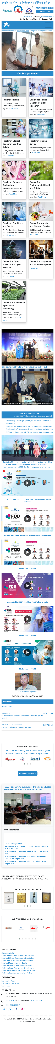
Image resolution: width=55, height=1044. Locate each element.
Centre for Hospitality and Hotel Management (18, 986)
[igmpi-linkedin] (10, 1024)
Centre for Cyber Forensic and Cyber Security (18, 983)
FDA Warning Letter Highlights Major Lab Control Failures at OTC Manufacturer (29, 437)
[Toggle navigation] (48, 40)
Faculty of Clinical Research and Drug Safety (18, 973)
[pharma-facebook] (16, 1024)
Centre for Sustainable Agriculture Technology (18, 988)
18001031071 (28, 32)
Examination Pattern (9, 996)
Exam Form (6, 1001)
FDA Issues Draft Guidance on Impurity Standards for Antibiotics (29, 444)
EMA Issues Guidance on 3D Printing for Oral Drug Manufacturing (29, 447)
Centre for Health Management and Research (18, 971)
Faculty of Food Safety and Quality (14, 978)
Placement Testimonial (27, 789)
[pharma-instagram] (22, 1024)
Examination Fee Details (10, 999)
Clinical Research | (32, 431)
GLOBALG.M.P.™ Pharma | (15, 431)
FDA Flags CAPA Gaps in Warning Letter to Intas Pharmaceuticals (29, 441)
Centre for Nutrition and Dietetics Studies (17, 981)
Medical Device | (45, 431)
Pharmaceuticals (8, 968)
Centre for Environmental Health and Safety (17, 976)
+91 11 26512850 (47, 32)
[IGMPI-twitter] (4, 1024)
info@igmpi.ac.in (13, 1020)
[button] (27, 362)
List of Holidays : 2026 (13, 848)
